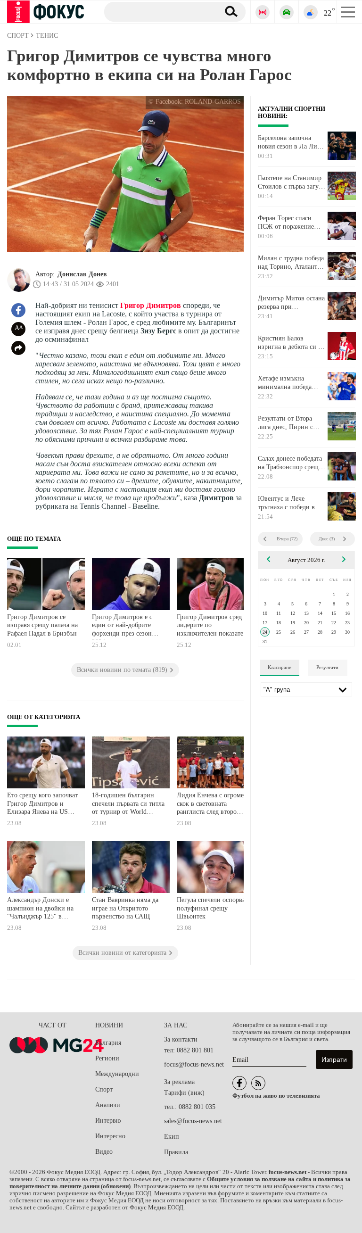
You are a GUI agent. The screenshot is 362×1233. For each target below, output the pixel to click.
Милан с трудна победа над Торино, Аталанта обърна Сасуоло (291, 263)
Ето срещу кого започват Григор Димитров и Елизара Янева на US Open (42, 805)
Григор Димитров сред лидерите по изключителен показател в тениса (212, 626)
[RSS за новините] (258, 1083)
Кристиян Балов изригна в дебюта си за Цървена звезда (291, 343)
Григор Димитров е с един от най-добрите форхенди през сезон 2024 (122, 626)
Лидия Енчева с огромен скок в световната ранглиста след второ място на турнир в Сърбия (212, 805)
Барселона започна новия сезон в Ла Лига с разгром (290, 142)
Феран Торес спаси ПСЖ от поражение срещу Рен (286, 223)
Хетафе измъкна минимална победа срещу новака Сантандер (285, 383)
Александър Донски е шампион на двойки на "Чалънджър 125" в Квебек (40, 909)
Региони (107, 1058)
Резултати (327, 667)
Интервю (108, 1120)
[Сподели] (18, 348)
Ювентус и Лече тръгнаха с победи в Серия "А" (286, 503)
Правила (176, 1152)
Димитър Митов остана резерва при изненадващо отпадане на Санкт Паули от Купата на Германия (291, 303)
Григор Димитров (150, 305)
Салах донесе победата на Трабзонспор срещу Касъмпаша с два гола (290, 463)
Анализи (107, 1105)
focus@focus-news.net (194, 1064)
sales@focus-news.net (193, 1121)
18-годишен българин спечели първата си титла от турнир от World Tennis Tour (128, 805)
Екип (171, 1136)
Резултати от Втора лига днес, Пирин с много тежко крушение (291, 423)
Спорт (104, 1089)
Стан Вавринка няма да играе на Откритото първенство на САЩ (125, 908)
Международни (117, 1073)
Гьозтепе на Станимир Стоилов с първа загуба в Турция (291, 182)
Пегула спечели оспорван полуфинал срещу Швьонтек (213, 908)
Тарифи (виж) (184, 1092)
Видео (104, 1151)
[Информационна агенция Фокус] (239, 1083)
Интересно (110, 1136)
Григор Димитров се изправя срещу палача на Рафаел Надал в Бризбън (42, 625)
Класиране (279, 667)
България (108, 1042)
